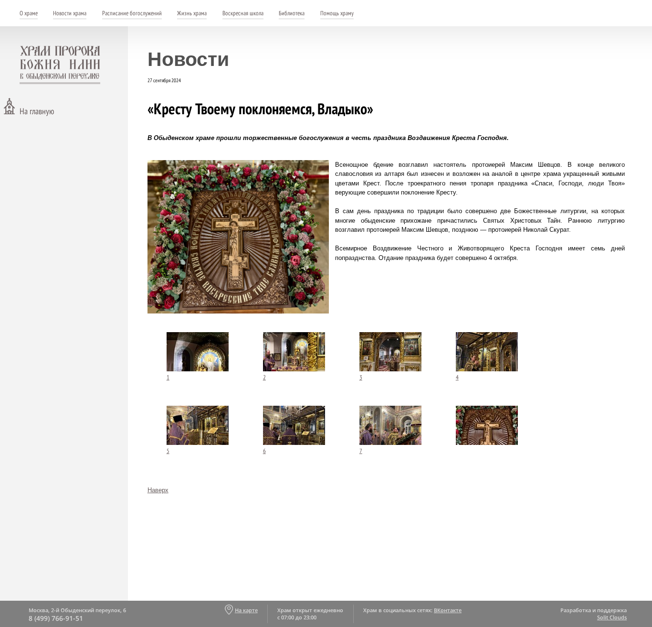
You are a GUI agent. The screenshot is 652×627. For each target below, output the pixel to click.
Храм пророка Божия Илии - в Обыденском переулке (60, 65)
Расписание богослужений (132, 13)
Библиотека (292, 13)
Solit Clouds (612, 617)
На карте (246, 610)
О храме (29, 13)
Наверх (157, 490)
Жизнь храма (192, 13)
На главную (37, 111)
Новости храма (69, 13)
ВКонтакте (448, 610)
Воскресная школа (242, 13)
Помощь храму (337, 13)
